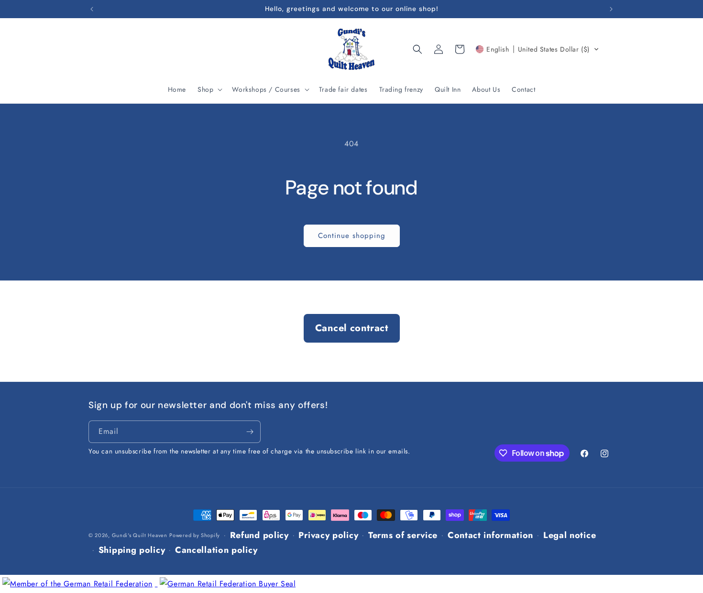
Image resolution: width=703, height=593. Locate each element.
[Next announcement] (611, 9)
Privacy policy (328, 535)
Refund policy (259, 535)
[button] (209, 89)
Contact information (490, 535)
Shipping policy (132, 550)
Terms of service (403, 535)
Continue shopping (351, 235)
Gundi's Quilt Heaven (139, 535)
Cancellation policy (216, 550)
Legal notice (569, 535)
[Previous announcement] (91, 9)
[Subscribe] (249, 431)
